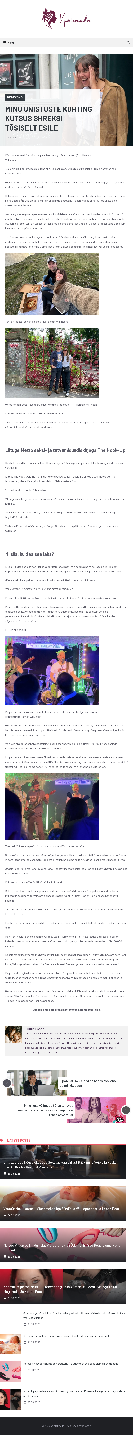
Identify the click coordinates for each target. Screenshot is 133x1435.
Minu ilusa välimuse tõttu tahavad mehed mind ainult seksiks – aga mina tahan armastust (45, 1110)
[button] (128, 42)
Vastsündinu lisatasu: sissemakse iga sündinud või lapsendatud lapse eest (61, 1208)
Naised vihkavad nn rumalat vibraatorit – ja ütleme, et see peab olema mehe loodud (70, 1363)
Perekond (15, 97)
